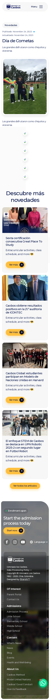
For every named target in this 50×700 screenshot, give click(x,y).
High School (13, 631)
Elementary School (17, 621)
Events (10, 657)
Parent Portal (14, 594)
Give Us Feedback (16, 689)
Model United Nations (19, 679)
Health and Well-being (19, 662)
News (10, 648)
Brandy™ (25, 579)
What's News (14, 643)
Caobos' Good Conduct (19, 684)
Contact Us (13, 599)
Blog (9, 652)
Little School (13, 616)
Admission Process (17, 611)
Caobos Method (16, 674)
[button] (41, 6)
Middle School (14, 626)
